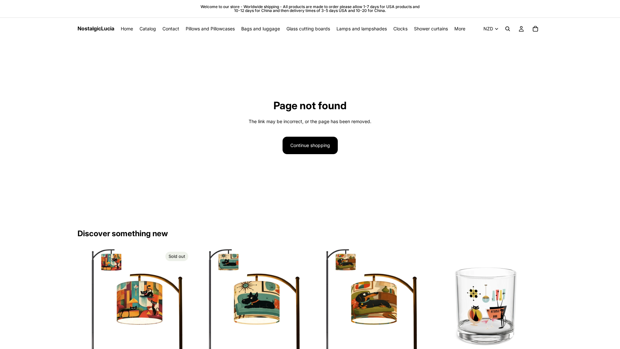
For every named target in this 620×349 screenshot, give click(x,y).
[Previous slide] (87, 306)
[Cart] (535, 29)
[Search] (508, 29)
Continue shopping (310, 145)
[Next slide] (181, 306)
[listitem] (460, 28)
